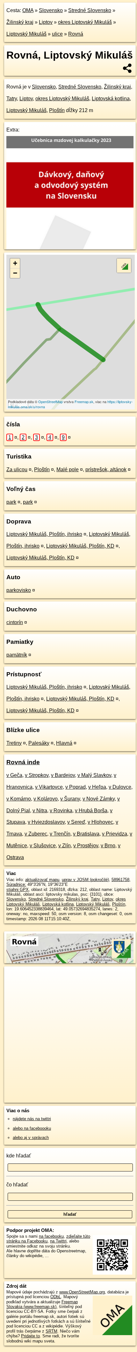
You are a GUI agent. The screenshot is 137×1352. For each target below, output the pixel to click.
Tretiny (14, 743)
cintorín (14, 622)
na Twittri (58, 1241)
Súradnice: (16, 884)
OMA (27, 10)
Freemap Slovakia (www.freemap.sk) (42, 1304)
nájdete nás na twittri (32, 1118)
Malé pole (67, 469)
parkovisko (18, 590)
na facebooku (51, 1236)
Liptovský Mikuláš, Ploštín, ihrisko (44, 534)
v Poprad (75, 787)
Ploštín (57, 110)
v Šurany (70, 798)
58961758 (120, 879)
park (11, 502)
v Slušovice (43, 845)
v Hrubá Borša (91, 810)
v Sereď (76, 822)
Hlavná (64, 743)
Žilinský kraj (19, 22)
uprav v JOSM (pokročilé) (85, 879)
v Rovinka (61, 810)
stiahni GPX (17, 889)
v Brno (108, 845)
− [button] (15, 273)
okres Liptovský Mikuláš (85, 22)
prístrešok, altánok (105, 469)
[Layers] (124, 266)
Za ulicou (16, 469)
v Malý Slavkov (94, 775)
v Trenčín (60, 833)
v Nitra (39, 810)
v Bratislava (86, 833)
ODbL (55, 1296)
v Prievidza (114, 833)
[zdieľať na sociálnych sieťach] (127, 68)
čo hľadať (17, 1184)
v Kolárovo (45, 798)
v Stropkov (36, 775)
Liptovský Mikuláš (26, 34)
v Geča (14, 775)
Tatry (11, 98)
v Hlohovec (100, 822)
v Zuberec (36, 833)
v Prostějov (85, 845)
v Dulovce (120, 787)
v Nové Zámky (99, 798)
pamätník (16, 655)
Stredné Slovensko (89, 10)
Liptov (46, 22)
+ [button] (15, 263)
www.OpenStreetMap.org (82, 1292)
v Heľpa (97, 787)
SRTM (51, 1331)
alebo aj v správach (31, 1137)
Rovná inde (23, 762)
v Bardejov (63, 775)
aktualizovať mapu (42, 879)
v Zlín (64, 845)
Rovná (75, 34)
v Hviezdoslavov (46, 822)
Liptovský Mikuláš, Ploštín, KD (80, 546)
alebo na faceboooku (32, 1128)
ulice (57, 34)
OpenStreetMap (50, 401)
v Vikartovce (49, 787)
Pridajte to (30, 1336)
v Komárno (18, 798)
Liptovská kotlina (111, 98)
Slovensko (51, 10)
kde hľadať (18, 1155)
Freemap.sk (84, 401)
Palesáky (38, 743)
